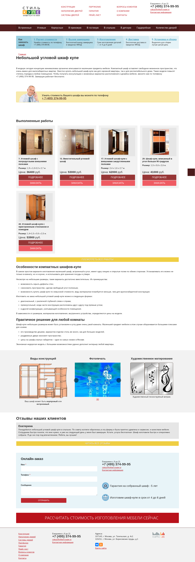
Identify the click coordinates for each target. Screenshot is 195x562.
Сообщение (26, 485)
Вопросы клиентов (127, 7)
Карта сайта (100, 548)
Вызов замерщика (79, 39)
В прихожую (75, 28)
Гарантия (93, 11)
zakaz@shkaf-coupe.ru (159, 9)
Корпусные (57, 28)
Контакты (122, 15)
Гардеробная (144, 28)
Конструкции (68, 7)
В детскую (126, 28)
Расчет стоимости (46, 39)
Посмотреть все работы (97, 259)
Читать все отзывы (97, 443)
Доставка (133, 39)
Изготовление (107, 39)
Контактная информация (160, 12)
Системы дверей (70, 15)
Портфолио (95, 7)
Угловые (41, 28)
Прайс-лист (95, 15)
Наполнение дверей (71, 11)
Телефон (25, 475)
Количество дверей (166, 28)
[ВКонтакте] (97, 544)
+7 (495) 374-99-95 (164, 6)
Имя (23, 465)
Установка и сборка (165, 39)
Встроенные (25, 28)
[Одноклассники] (101, 544)
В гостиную (93, 28)
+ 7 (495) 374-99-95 (54, 98)
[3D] (97, 380)
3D (97, 399)
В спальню (109, 28)
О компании (123, 11)
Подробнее (35, 177)
